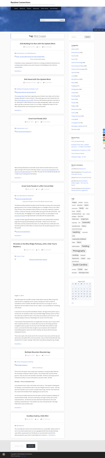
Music (73, 82)
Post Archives (54, 8)
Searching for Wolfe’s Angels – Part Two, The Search (79, 183)
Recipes (73, 102)
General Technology (76, 62)
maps (73, 242)
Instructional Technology (77, 229)
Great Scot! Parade (20, 215)
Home (16, 8)
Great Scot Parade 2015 (37, 118)
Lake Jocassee (84, 232)
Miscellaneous (32, 53)
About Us (22, 8)
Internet (73, 72)
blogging (74, 202)
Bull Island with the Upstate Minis (37, 79)
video (86, 269)
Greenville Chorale (76, 226)
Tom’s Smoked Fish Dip (77, 141)
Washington (74, 272)
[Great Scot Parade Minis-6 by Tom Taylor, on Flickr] (22, 231)
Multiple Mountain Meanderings (37, 352)
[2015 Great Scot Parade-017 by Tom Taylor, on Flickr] (37, 148)
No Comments (48, 47)
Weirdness (31, 195)
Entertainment (20, 53)
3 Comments (48, 83)
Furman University (76, 214)
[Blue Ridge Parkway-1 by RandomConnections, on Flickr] (21, 365)
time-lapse (74, 269)
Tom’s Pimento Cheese (77, 153)
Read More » (18, 71)
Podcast (73, 92)
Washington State (83, 272)
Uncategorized (75, 123)
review (83, 258)
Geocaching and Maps (77, 66)
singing (88, 258)
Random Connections (20, 2)
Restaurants (74, 109)
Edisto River (79, 205)
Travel (36, 89)
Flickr (87, 208)
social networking (75, 261)
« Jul (72, 303)
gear (84, 214)
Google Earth (84, 219)
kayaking (76, 232)
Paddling (18, 89)
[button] (104, 130)
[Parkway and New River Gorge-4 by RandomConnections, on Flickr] (37, 276)
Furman (78, 211)
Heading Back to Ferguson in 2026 (80, 150)
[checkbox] (3, 454)
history (84, 226)
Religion (73, 106)
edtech (86, 205)
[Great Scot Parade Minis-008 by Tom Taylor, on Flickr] (23, 199)
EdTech (73, 49)
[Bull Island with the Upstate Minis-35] (25, 92)
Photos (29, 8)
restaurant (83, 255)
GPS (79, 222)
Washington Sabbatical (77, 126)
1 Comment (46, 189)
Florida (73, 211)
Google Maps (74, 222)
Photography (25, 89)
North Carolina (75, 246)
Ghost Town (80, 216)
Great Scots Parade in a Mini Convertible (37, 186)
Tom (39, 47)
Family (18, 362)
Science (18, 256)
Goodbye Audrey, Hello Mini (37, 416)
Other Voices (44, 8)
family (81, 208)
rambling (75, 255)
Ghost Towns (75, 219)
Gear (72, 59)
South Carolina (80, 264)
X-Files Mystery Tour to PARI (25, 100)
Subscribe (31, 446)
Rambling (31, 89)
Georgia (88, 213)
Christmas (86, 202)
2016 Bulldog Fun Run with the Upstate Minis (37, 43)
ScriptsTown (23, 456)
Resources (36, 8)
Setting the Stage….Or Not (78, 157)
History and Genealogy (77, 69)
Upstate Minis (18, 67)
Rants (73, 99)
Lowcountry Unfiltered (79, 239)
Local (26, 53)
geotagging (74, 216)
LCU (73, 236)
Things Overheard (76, 116)
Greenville (86, 222)
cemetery (80, 202)
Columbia (74, 205)
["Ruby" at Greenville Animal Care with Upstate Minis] (29, 56)
